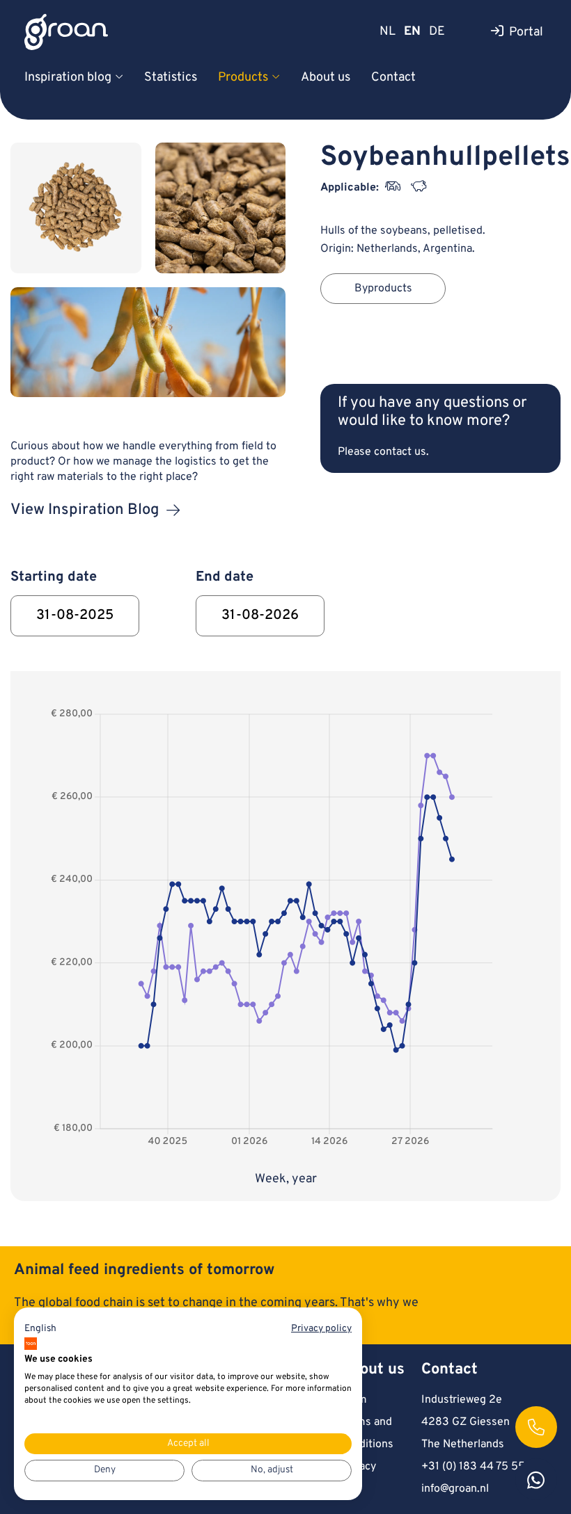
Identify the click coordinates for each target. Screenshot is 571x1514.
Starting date (53, 577)
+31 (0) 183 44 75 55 (473, 1467)
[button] (40, 1329)
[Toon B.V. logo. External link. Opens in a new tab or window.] (30, 1343)
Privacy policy (321, 1329)
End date (224, 577)
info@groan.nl (455, 1489)
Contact (393, 78)
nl (388, 32)
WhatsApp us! (536, 1479)
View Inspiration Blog (84, 510)
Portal (526, 32)
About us (325, 78)
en (412, 32)
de (437, 32)
